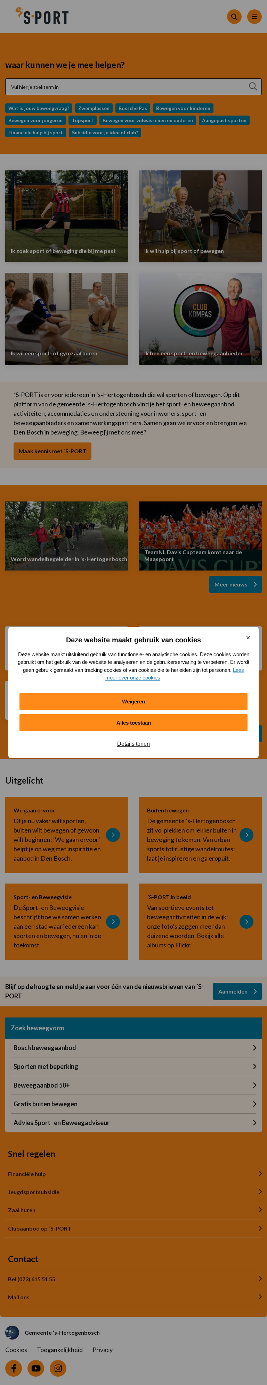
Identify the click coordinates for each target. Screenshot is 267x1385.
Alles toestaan (133, 723)
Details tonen (133, 744)
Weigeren (133, 701)
